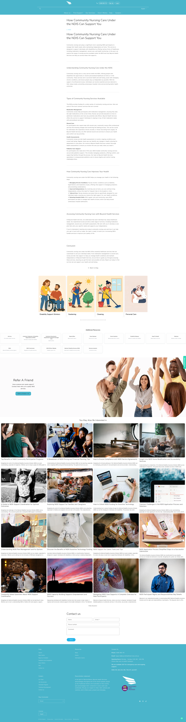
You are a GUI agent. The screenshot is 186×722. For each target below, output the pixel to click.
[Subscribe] (63, 701)
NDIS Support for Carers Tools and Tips (108, 549)
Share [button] (69, 29)
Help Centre (42, 655)
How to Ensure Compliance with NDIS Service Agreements (115, 459)
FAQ (40, 665)
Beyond (43, 719)
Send (71, 639)
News (76, 652)
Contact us (22, 392)
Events (77, 655)
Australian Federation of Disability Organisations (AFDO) (30, 337)
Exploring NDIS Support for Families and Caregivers (66, 504)
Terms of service (68, 719)
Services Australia (93, 348)
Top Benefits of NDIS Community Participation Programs (22, 459)
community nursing (101, 104)
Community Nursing (87, 20)
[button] (40, 8)
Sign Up (111, 3)
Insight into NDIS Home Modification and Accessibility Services (160, 460)
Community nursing (72, 45)
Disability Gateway (134, 336)
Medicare (176, 336)
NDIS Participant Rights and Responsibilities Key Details (161, 594)
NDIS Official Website (51, 348)
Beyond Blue (72, 336)
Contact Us (115, 649)
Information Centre (80, 657)
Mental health (70, 338)
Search (40, 652)
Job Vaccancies (43, 682)
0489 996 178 (103, 3)
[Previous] (40, 296)
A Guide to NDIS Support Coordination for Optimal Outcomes (20, 505)
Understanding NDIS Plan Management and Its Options (22, 549)
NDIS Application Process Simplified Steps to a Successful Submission (162, 550)
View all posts (92, 605)
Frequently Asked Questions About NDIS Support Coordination (19, 595)
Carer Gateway (93, 336)
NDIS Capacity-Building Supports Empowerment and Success (67, 595)
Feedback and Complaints (45, 660)
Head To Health (155, 336)
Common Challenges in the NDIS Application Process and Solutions (161, 505)
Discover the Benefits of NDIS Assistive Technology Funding (69, 549)
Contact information (59, 719)
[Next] (145, 296)
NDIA (10, 348)
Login (117, 3)
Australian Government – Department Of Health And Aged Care (51, 337)
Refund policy (76, 719)
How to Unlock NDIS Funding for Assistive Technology (113, 504)
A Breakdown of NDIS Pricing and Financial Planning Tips (68, 459)
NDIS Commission (31, 348)
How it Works (42, 663)
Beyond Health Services (100, 679)
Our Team (41, 679)
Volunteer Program (43, 684)
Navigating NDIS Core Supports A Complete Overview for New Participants (114, 595)
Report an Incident (43, 657)
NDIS (75, 38)
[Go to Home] (69, 3)
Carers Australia (113, 336)
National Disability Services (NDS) (72, 348)
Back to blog (94, 268)
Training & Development (45, 687)
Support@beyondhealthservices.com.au (127, 656)
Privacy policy (50, 719)
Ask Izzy (9, 336)
